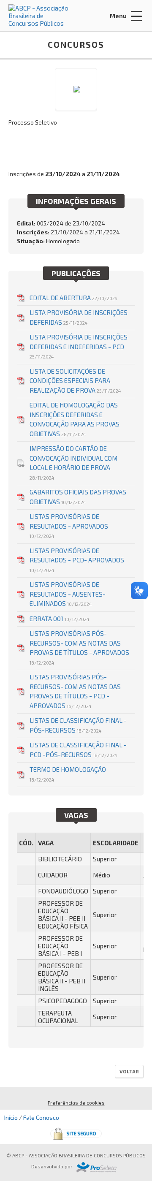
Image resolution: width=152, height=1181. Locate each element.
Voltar (129, 1071)
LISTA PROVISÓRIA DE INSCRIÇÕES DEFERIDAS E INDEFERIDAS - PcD (79, 346)
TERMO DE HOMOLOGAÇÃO (68, 774)
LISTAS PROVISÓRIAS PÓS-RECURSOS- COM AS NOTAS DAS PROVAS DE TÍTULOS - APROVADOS (79, 647)
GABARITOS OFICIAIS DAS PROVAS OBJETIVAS (78, 496)
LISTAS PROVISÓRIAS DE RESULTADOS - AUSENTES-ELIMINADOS (68, 594)
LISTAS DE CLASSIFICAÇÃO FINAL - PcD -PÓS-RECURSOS (78, 749)
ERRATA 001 (59, 618)
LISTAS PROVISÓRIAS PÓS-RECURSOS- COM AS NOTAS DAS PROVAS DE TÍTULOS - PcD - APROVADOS (75, 691)
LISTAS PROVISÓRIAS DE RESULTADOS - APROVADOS (69, 526)
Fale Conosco (41, 1117)
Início (11, 1117)
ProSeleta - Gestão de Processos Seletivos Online (96, 1167)
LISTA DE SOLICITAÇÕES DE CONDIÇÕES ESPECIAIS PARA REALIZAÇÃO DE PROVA (75, 380)
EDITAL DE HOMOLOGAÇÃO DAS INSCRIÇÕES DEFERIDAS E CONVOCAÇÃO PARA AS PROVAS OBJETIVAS (74, 419)
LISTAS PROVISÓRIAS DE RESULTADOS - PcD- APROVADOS (77, 560)
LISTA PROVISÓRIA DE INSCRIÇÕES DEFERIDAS (79, 317)
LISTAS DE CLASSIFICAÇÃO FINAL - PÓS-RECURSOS (78, 725)
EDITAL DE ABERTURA (73, 297)
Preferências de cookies (76, 1102)
